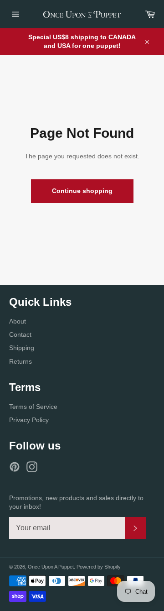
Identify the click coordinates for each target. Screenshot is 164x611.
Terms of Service (33, 406)
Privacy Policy (29, 419)
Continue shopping (82, 190)
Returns (20, 361)
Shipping (21, 347)
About (17, 321)
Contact (20, 334)
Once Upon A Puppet (51, 566)
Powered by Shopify (99, 566)
